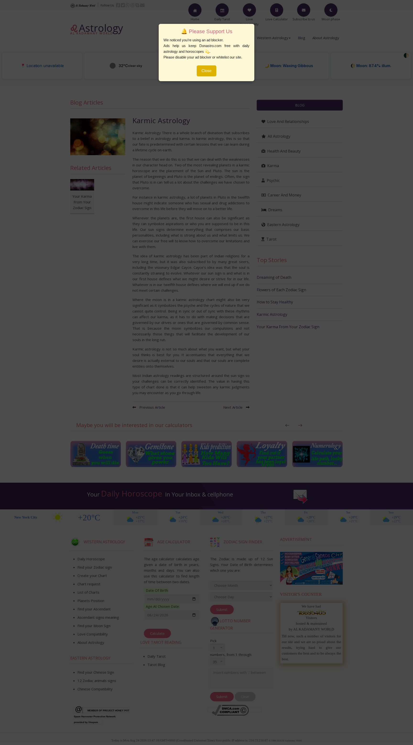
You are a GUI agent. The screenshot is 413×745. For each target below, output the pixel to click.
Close (206, 71)
